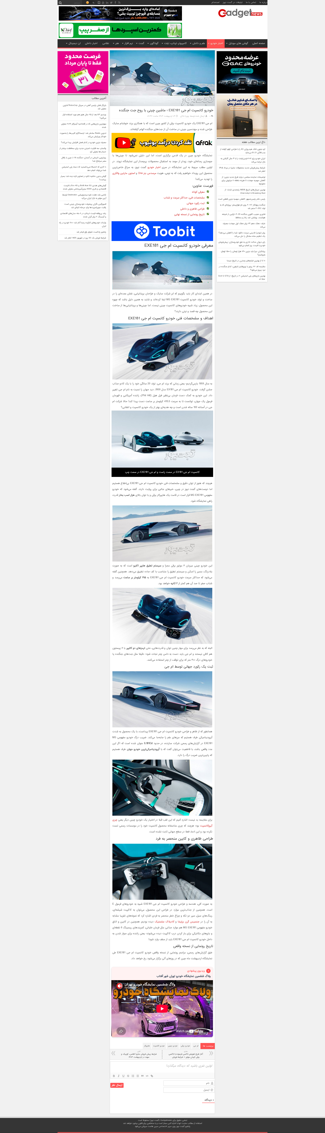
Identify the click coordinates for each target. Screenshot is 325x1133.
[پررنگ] (114, 1076)
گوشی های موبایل (238, 43)
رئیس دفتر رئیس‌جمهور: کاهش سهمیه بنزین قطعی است (241, 199)
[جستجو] (60, 2)
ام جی (195, 1046)
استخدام (215, 2)
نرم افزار (129, 43)
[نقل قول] (142, 1076)
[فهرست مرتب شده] (133, 1076)
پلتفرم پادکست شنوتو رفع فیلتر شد (91, 232)
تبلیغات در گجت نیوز (233, 2)
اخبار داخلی (91, 43)
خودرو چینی (173, 1046)
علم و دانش (198, 43)
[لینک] (151, 1076)
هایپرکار (147, 1046)
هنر (117, 43)
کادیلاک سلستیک (164, 922)
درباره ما (263, 2)
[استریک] (128, 1076)
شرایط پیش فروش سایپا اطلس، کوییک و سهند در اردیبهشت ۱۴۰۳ (139, 1054)
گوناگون (154, 43)
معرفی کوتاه (198, 192)
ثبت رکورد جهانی (196, 203)
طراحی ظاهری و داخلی (192, 209)
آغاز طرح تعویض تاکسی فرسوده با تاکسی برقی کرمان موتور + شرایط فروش (186, 1054)
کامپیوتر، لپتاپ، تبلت (175, 43)
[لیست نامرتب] (137, 1076)
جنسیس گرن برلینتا (188, 922)
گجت (141, 43)
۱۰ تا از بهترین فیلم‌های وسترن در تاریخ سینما (246, 260)
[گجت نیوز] (240, 19)
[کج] (118, 1076)
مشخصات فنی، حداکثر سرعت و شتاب (184, 198)
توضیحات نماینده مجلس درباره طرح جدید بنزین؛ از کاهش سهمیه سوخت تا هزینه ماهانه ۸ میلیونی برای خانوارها (243, 180)
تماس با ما (251, 2)
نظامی (105, 43)
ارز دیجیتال (75, 43)
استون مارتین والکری (123, 173)
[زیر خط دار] (123, 1076)
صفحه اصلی (258, 43)
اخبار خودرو (217, 43)
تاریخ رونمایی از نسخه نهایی (189, 214)
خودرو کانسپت (159, 1046)
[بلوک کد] (147, 1076)
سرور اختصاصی (165, 1126)
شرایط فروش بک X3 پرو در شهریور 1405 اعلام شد (85, 237)
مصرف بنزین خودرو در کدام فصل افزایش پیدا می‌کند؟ (83, 142)
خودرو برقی (185, 1046)
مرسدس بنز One (147, 173)
